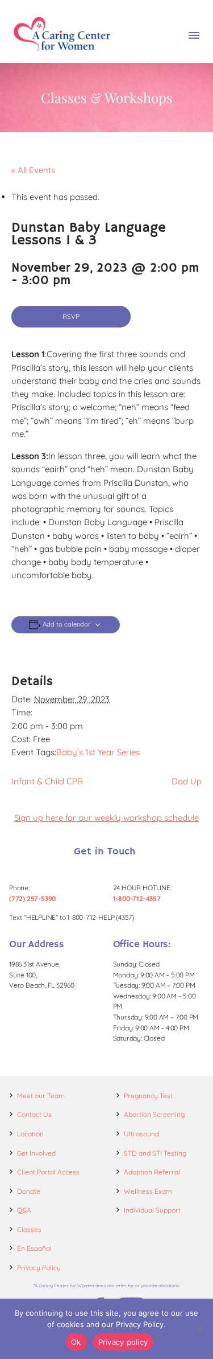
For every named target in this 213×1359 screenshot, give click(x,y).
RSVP (71, 316)
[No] (198, 1329)
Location (30, 1133)
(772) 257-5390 (32, 898)
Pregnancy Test (148, 1095)
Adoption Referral (152, 1172)
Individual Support (152, 1210)
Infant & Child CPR (47, 781)
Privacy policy (123, 1341)
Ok (76, 1341)
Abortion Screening (154, 1114)
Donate (28, 1191)
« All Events (33, 170)
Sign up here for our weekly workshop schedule (106, 817)
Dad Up (187, 781)
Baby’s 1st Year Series (98, 752)
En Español (34, 1248)
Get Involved (36, 1153)
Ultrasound (141, 1133)
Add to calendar (66, 624)
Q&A (24, 1210)
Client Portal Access (48, 1172)
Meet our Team (41, 1095)
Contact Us (34, 1114)
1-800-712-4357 (137, 898)
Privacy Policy (39, 1267)
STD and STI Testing (155, 1153)
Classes (29, 1229)
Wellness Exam (148, 1191)
